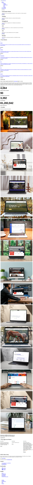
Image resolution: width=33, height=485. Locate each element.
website (3, 110)
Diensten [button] (3, 2)
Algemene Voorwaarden (5, 476)
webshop (9, 110)
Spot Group (15, 81)
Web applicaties (4, 481)
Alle (1, 110)
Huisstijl (3, 483)
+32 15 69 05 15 (4, 463)
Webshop (5, 4)
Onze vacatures (4, 7)
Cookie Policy (4, 475)
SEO (4, 5)
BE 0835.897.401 (4, 464)
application (6, 110)
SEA (4, 6)
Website (5, 3)
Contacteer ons (4, 474)
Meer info (2, 47)
